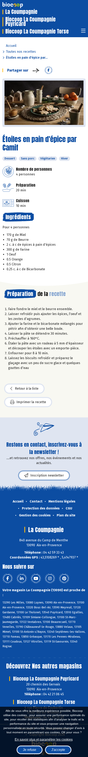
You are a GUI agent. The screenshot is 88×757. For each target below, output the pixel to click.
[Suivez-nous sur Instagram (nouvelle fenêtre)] (50, 578)
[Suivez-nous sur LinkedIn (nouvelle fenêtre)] (22, 578)
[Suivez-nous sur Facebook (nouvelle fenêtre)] (7, 578)
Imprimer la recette (31, 402)
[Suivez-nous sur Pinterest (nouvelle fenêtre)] (64, 578)
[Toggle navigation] (83, 32)
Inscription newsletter (47, 475)
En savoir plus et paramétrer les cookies (44, 739)
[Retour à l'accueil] (18, 5)
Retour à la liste (26, 388)
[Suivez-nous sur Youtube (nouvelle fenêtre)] (36, 578)
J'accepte (58, 749)
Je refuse (29, 749)
